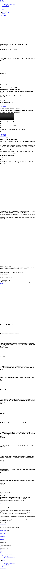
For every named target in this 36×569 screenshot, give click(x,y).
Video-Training (6, 3)
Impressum (1, 537)
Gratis (3, 9)
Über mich (3, 7)
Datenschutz (2, 539)
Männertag (3, 13)
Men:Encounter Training (5, 6)
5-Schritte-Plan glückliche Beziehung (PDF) (10, 4)
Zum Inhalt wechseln (3, 0)
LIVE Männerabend (6, 5)
